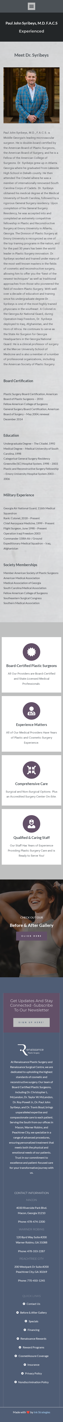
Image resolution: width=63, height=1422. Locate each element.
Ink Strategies (42, 1412)
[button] (31, 6)
